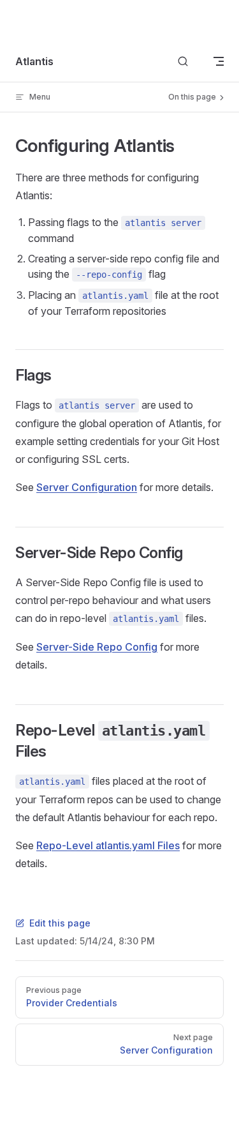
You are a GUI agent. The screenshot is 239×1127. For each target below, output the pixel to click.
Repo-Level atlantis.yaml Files (108, 845)
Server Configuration (86, 487)
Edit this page (60, 923)
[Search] (183, 61)
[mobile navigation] (218, 61)
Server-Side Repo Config (96, 646)
